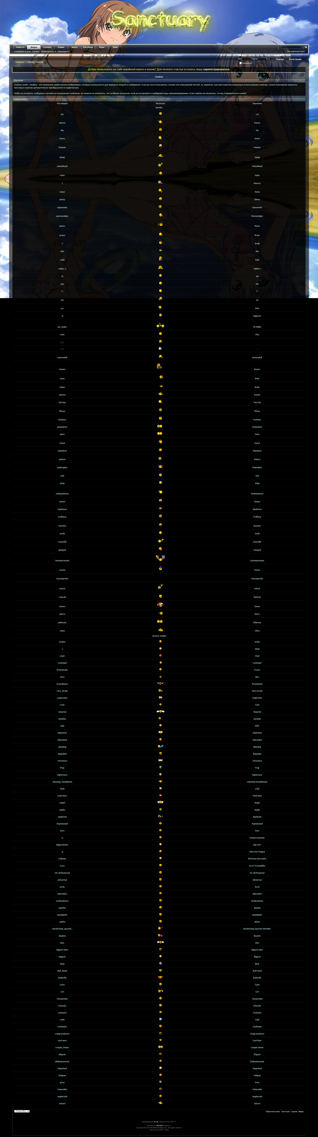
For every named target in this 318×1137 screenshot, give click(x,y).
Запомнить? (247, 63)
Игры (101, 47)
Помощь (280, 59)
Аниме (61, 47)
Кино (115, 47)
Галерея (47, 47)
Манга (75, 47)
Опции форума (47, 52)
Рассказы (88, 47)
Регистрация (295, 59)
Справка (35, 52)
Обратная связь (273, 1112)
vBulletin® (160, 1126)
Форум (33, 47)
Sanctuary (285, 1112)
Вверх (301, 1112)
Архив (294, 1112)
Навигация (62, 52)
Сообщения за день (22, 52)
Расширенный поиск (296, 51)
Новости (20, 47)
